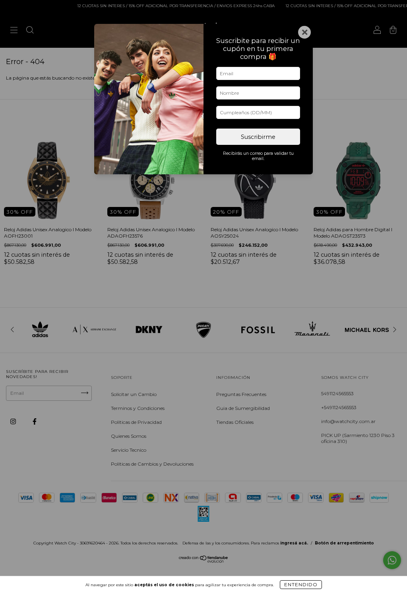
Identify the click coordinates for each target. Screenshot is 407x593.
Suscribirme (258, 136)
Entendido (301, 584)
